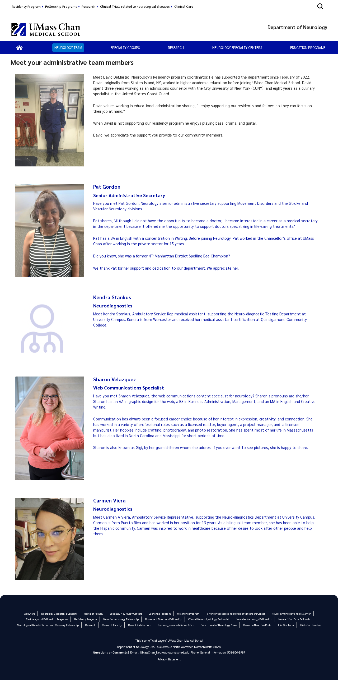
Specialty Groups (125, 47)
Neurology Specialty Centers (237, 47)
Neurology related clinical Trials (176, 625)
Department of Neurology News (219, 625)
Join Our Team (286, 625)
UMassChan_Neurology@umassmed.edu (165, 652)
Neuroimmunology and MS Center (291, 613)
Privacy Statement (169, 659)
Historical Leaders (310, 625)
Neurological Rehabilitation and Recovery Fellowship (48, 625)
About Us (29, 613)
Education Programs (307, 47)
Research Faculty (112, 625)
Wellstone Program (188, 613)
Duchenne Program (159, 613)
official (152, 640)
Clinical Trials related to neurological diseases (135, 6)
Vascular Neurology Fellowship (254, 619)
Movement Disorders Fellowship (163, 619)
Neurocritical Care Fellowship (295, 619)
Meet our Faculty (93, 613)
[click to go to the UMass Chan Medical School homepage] (46, 29)
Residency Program (26, 6)
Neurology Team (68, 47)
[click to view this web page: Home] (19, 47)
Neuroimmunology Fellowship (121, 619)
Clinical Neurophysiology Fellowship (209, 619)
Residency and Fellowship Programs (47, 619)
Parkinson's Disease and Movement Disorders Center (235, 613)
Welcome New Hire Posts (257, 625)
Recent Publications (139, 625)
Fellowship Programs (61, 6)
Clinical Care (183, 6)
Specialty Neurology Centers (126, 613)
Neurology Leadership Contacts (59, 613)
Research (88, 6)
